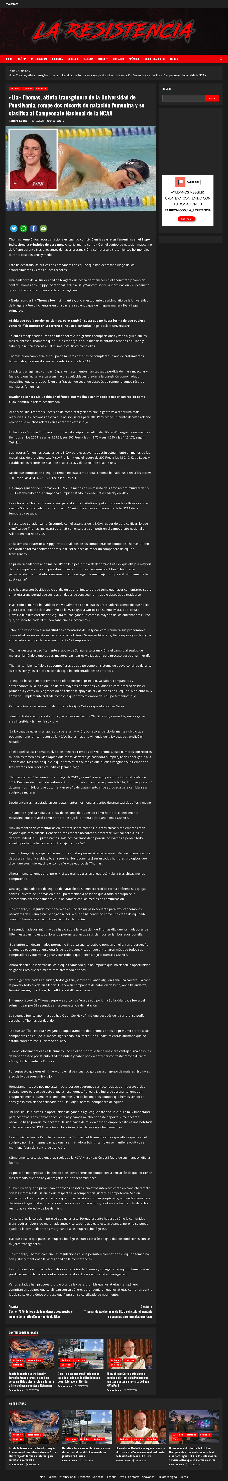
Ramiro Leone (18, 120)
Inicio (9, 58)
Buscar (167, 89)
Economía (57, 58)
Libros (174, 58)
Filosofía (88, 58)
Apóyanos (134, 58)
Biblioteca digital (155, 58)
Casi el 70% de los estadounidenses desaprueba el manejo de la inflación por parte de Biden (41, 1311)
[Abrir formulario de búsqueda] (221, 59)
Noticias (15, 88)
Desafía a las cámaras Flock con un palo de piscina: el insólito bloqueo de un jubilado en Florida (79, 1378)
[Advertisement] (190, 144)
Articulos (18, 1360)
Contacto (118, 58)
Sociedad (73, 58)
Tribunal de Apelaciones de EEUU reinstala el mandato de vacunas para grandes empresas (118, 1311)
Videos (176, 1439)
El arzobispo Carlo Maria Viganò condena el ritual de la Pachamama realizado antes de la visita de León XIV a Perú (128, 1380)
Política (21, 58)
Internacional (39, 58)
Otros (101, 58)
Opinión (28, 88)
